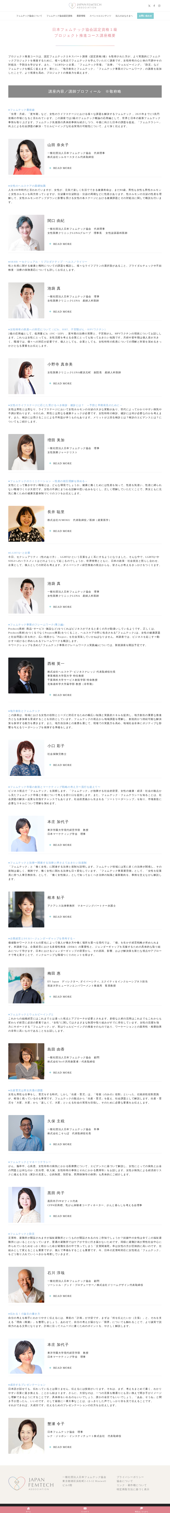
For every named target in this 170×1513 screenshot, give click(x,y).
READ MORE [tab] (62, 168)
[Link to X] (149, 5)
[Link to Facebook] (154, 5)
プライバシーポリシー (130, 1477)
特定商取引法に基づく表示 (133, 1489)
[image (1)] (85, 6)
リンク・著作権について (132, 1485)
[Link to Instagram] (159, 5)
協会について (125, 1481)
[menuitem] (29, 16)
